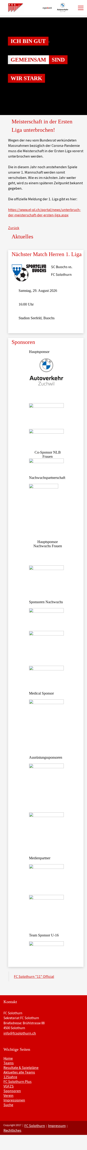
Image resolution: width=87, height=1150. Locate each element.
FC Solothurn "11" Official (34, 976)
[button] (6, 66)
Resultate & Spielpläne (21, 1067)
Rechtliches (12, 1130)
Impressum (57, 1125)
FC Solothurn (34, 1125)
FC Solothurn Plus (17, 1081)
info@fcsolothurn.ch (19, 1033)
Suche (8, 1104)
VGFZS (8, 1086)
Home (8, 1058)
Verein (8, 1095)
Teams (8, 1063)
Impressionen (14, 1100)
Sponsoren (12, 1090)
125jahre (10, 1076)
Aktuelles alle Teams (19, 1072)
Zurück (13, 227)
